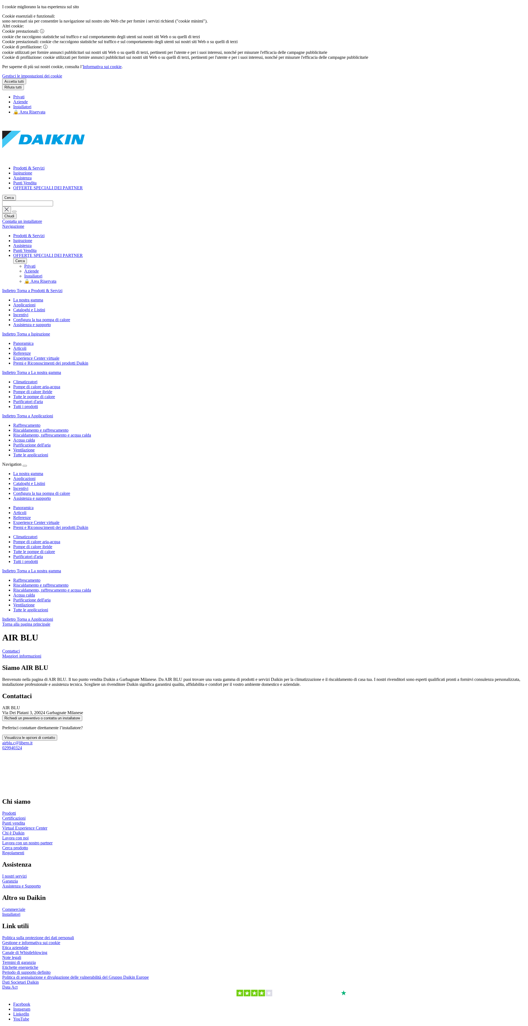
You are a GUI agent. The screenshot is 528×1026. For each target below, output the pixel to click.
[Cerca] (14, 211)
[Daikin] (43, 158)
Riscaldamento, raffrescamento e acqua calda (52, 590)
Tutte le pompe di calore (34, 551)
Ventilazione (24, 605)
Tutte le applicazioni (30, 610)
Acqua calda (24, 595)
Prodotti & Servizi (29, 168)
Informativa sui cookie (102, 66)
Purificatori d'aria (28, 556)
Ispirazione (22, 173)
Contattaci (11, 651)
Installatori (22, 106)
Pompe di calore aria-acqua (36, 541)
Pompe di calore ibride (32, 546)
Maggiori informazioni (21, 656)
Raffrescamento (26, 580)
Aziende (20, 101)
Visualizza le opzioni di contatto (29, 738)
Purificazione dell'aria (32, 600)
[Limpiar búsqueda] (6, 209)
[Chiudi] (25, 466)
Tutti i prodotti (25, 561)
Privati (18, 97)
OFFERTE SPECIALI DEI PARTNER (48, 187)
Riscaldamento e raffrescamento (40, 585)
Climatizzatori (25, 536)
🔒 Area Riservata (29, 112)
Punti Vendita (25, 183)
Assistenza (22, 178)
